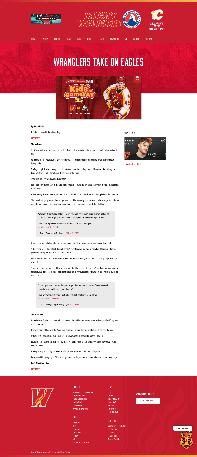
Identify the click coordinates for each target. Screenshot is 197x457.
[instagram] (146, 386)
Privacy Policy (56, 452)
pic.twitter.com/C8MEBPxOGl (48, 299)
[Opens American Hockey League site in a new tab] (46, 16)
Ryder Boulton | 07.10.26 (134, 164)
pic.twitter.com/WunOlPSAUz (48, 227)
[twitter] (141, 386)
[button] (162, 39)
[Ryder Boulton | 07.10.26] (145, 148)
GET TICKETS (35, 138)
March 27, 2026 (73, 233)
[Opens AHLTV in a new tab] (144, 19)
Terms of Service (65, 452)
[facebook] (137, 386)
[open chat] (187, 440)
